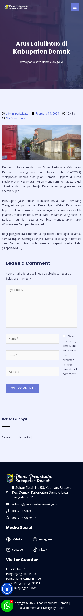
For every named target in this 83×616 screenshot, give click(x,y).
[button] (7, 589)
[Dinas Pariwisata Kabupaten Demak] (16, 7)
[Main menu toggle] (75, 7)
